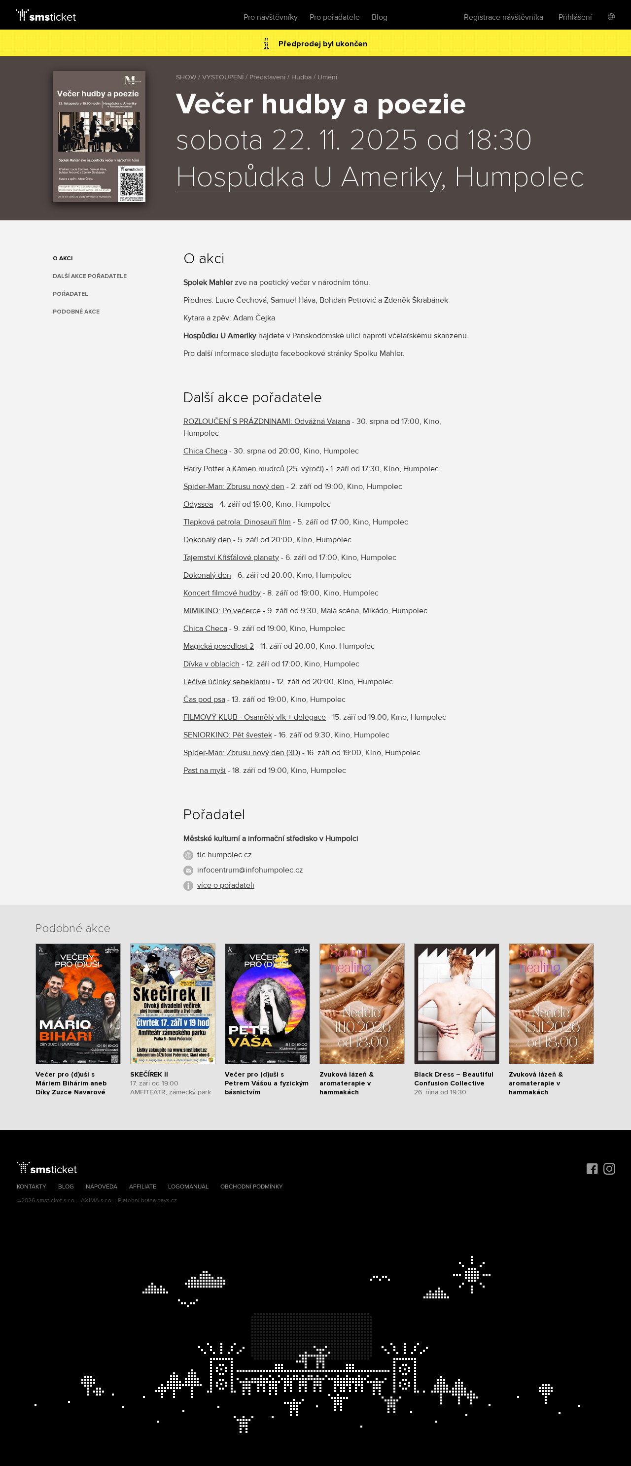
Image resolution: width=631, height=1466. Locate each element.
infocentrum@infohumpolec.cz (250, 870)
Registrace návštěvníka (503, 17)
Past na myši (204, 770)
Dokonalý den (207, 540)
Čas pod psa (204, 699)
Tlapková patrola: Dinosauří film (237, 522)
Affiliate (142, 1186)
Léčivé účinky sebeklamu (226, 682)
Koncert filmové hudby (222, 593)
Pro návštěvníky (271, 17)
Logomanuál (188, 1186)
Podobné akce (76, 311)
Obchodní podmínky (251, 1186)
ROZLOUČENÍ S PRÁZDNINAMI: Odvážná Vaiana (266, 421)
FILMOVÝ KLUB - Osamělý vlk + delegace (254, 717)
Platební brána (137, 1200)
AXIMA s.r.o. (97, 1200)
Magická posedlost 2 (218, 646)
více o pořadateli (225, 885)
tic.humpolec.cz (224, 855)
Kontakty (31, 1186)
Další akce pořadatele (90, 276)
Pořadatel (70, 294)
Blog (379, 17)
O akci (62, 258)
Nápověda (101, 1186)
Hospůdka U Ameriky (308, 178)
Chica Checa (205, 451)
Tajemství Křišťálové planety (231, 557)
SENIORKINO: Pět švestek (227, 735)
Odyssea (198, 504)
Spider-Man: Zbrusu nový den (233, 486)
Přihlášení (575, 17)
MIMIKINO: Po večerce (222, 611)
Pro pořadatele (335, 17)
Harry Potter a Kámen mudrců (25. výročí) (253, 469)
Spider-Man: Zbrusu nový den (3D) (241, 753)
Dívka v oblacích (211, 664)
